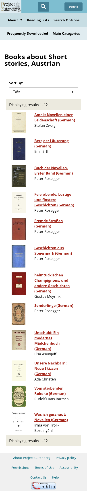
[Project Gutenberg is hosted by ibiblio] (43, 488)
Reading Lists (38, 20)
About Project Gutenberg (31, 458)
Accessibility (69, 467)
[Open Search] (43, 7)
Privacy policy (66, 458)
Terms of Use (44, 467)
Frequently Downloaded (27, 33)
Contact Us (38, 477)
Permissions (20, 467)
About (15, 20)
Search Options (66, 20)
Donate (73, 6)
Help (55, 477)
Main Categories (66, 33)
